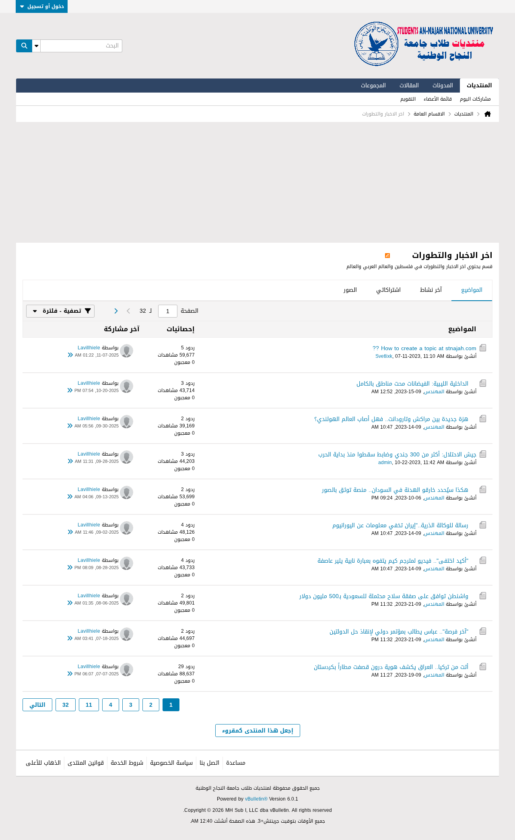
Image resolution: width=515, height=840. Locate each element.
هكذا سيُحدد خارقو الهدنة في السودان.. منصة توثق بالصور (395, 490)
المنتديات (479, 85)
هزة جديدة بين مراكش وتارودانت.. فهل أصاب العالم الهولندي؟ (391, 419)
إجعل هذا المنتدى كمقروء (257, 730)
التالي (37, 705)
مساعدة (235, 762)
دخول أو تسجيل (45, 6)
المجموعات (373, 85)
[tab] (471, 290)
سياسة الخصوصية (171, 762)
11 (89, 705)
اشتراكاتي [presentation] (388, 290)
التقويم (408, 99)
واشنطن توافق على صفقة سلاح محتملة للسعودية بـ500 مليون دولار (383, 596)
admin (385, 462)
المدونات (443, 85)
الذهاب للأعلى (43, 762)
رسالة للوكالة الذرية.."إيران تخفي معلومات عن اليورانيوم (400, 525)
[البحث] (24, 45)
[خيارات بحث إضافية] (36, 45)
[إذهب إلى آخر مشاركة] (70, 355)
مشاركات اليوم (475, 99)
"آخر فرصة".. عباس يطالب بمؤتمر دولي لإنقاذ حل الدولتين (399, 631)
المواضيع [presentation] (471, 290)
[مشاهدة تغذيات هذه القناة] (387, 255)
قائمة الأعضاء (438, 99)
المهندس (434, 391)
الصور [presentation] (350, 290)
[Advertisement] (257, 182)
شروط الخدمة (127, 762)
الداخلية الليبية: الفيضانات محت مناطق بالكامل (412, 383)
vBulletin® (256, 799)
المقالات (409, 85)
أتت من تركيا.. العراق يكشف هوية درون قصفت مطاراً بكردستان (391, 667)
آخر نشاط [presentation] (431, 290)
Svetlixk (383, 356)
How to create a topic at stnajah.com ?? (424, 348)
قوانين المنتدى (86, 762)
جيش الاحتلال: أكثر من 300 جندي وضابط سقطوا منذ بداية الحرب (397, 454)
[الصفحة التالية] (115, 311)
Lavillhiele (89, 347)
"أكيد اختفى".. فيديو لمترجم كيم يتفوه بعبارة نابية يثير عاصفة (392, 560)
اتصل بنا (209, 762)
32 (65, 705)
